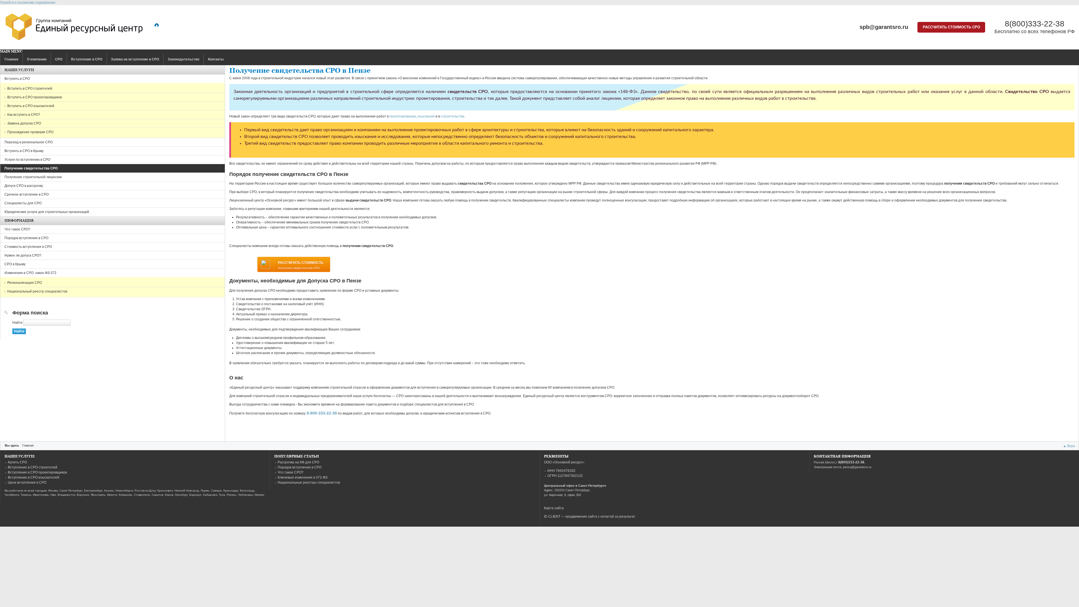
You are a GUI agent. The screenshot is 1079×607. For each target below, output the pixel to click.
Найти (17, 323)
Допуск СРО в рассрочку (23, 186)
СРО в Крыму (15, 264)
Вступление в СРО (86, 59)
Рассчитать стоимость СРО (951, 27)
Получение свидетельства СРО (31, 168)
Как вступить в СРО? (23, 115)
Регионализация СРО (24, 283)
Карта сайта (554, 508)
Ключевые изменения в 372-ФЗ (302, 477)
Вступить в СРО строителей (29, 88)
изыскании (426, 116)
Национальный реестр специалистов (37, 291)
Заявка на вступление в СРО (135, 59)
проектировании (402, 116)
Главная (11, 59)
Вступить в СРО (17, 79)
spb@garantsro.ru (884, 27)
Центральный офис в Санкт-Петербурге (575, 485)
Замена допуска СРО (24, 123)
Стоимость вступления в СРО (28, 247)
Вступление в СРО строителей (32, 467)
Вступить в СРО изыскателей (30, 106)
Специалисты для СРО (23, 203)
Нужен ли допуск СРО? (22, 255)
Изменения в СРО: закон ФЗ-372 (30, 273)
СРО (58, 59)
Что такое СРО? (17, 229)
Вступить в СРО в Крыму (24, 151)
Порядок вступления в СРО (26, 238)
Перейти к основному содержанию (27, 2)
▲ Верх (1069, 446)
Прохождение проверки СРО (30, 132)
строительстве (452, 116)
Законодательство (183, 59)
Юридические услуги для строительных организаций (46, 212)
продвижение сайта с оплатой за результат (600, 516)
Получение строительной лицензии (33, 177)
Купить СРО (17, 462)
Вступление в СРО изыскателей (33, 477)
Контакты (216, 59)
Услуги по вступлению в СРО (27, 160)
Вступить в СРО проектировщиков (34, 97)
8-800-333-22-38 (322, 413)
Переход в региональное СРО (28, 142)
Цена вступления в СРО (27, 482)
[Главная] (74, 28)
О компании (36, 59)
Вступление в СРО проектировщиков (37, 472)
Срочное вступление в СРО (26, 194)
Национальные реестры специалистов (309, 482)
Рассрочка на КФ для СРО (298, 462)
